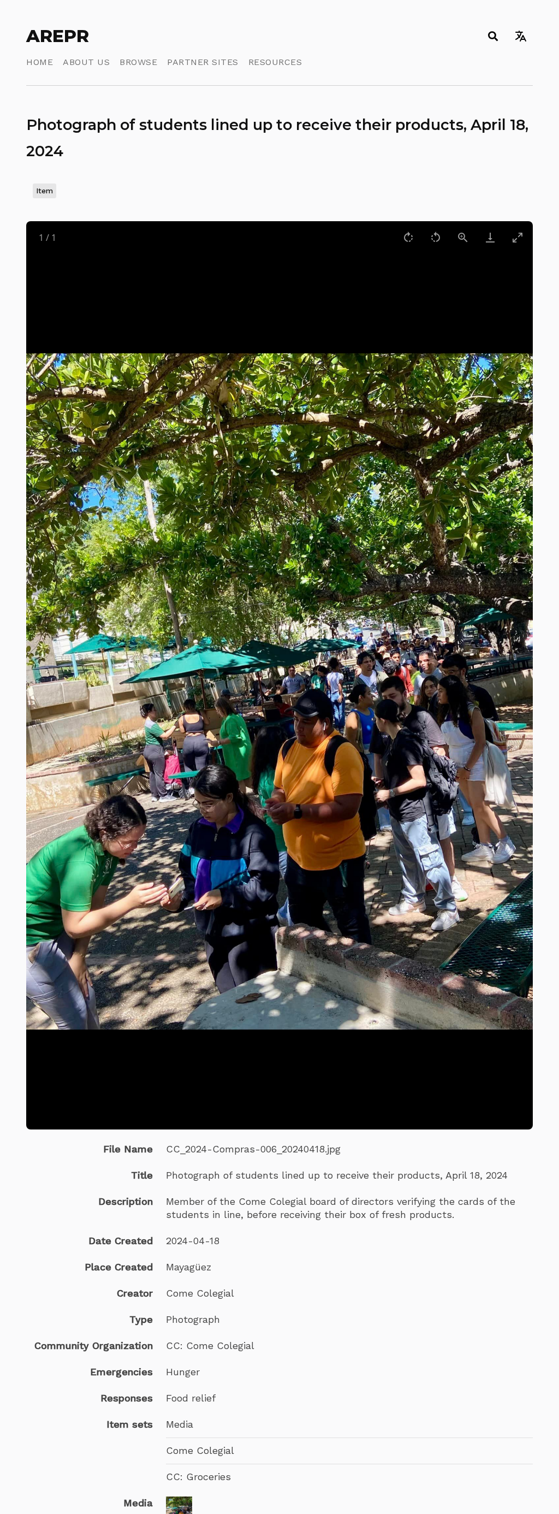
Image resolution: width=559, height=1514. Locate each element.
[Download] (490, 237)
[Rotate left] (435, 237)
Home (39, 62)
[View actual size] (463, 237)
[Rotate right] (408, 237)
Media (179, 1424)
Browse (138, 62)
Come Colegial (200, 1450)
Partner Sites (203, 62)
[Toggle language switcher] (520, 36)
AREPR (57, 36)
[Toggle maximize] (517, 237)
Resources (275, 62)
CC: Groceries (198, 1476)
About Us (86, 62)
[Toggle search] (492, 36)
